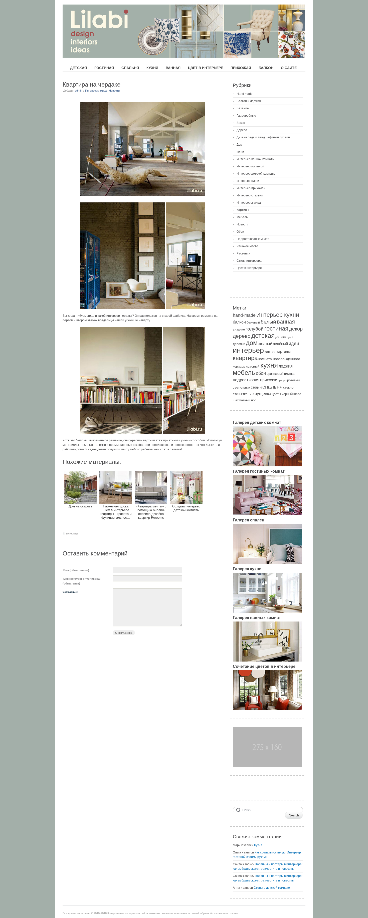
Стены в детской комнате (272, 887)
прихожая (269, 380)
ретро (282, 380)
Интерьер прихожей (251, 188)
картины (283, 351)
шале (297, 394)
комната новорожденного (279, 359)
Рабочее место (247, 246)
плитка (289, 374)
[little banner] (267, 766)
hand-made (244, 315)
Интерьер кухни (248, 181)
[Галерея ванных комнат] (267, 660)
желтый (265, 343)
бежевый (253, 322)
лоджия (286, 366)
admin (78, 90)
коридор (239, 366)
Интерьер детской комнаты (256, 173)
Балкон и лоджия (249, 101)
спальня (272, 387)
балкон (239, 322)
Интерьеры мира (96, 90)
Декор (241, 123)
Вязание (243, 108)
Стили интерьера (249, 260)
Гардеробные (246, 115)
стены (237, 394)
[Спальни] (267, 563)
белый (268, 322)
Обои (240, 231)
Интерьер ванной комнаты (256, 159)
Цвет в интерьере (249, 268)
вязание (239, 329)
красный (253, 366)
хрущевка (261, 393)
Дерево (242, 130)
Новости (114, 90)
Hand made (245, 94)
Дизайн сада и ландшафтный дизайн (263, 137)
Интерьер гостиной (250, 166)
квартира (245, 358)
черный (287, 394)
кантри (270, 352)
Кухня (258, 845)
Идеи (240, 152)
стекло (288, 387)
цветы (276, 394)
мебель (244, 372)
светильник (241, 387)
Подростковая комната (253, 239)
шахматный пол (245, 400)
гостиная (276, 328)
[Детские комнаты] (267, 465)
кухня (269, 365)
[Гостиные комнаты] (267, 514)
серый (256, 387)
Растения (243, 253)
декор (296, 329)
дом (252, 343)
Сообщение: (70, 591)
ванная (286, 322)
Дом (239, 144)
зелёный (280, 344)
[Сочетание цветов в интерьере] (267, 709)
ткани (247, 394)
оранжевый (275, 374)
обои (261, 373)
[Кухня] (267, 612)
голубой (255, 329)
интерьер (72, 533)
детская (263, 335)
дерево (242, 336)
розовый (293, 380)
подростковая (246, 380)
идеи (294, 343)
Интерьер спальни (250, 195)
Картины (243, 210)
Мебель (242, 217)
